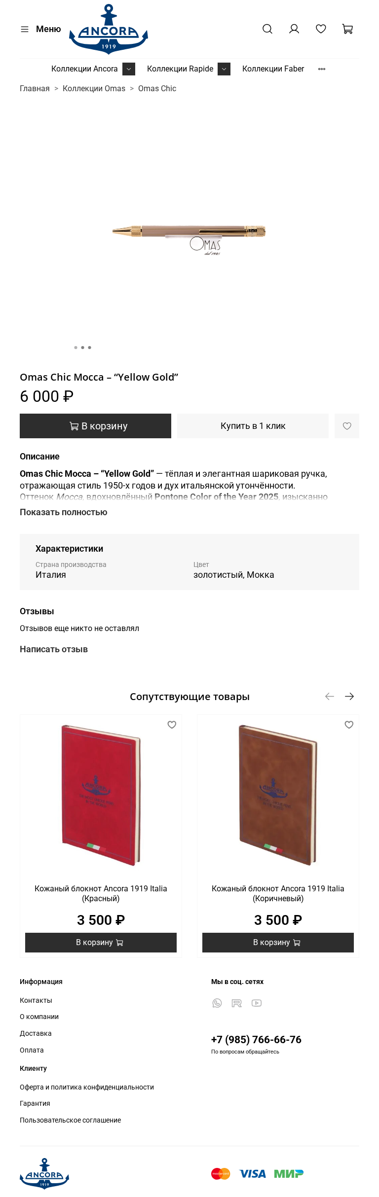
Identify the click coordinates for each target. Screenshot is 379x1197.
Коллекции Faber (273, 68)
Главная (35, 88)
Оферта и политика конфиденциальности (87, 1087)
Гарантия (35, 1103)
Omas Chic (157, 88)
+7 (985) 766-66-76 (256, 1040)
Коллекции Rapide (180, 68)
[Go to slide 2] (82, 347)
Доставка (36, 1033)
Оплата (32, 1050)
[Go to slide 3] (89, 347)
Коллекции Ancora (84, 68)
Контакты (36, 1000)
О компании (39, 1017)
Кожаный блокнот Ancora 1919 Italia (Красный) (101, 893)
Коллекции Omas (94, 88)
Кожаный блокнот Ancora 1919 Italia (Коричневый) (278, 893)
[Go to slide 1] (76, 347)
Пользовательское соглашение (70, 1120)
